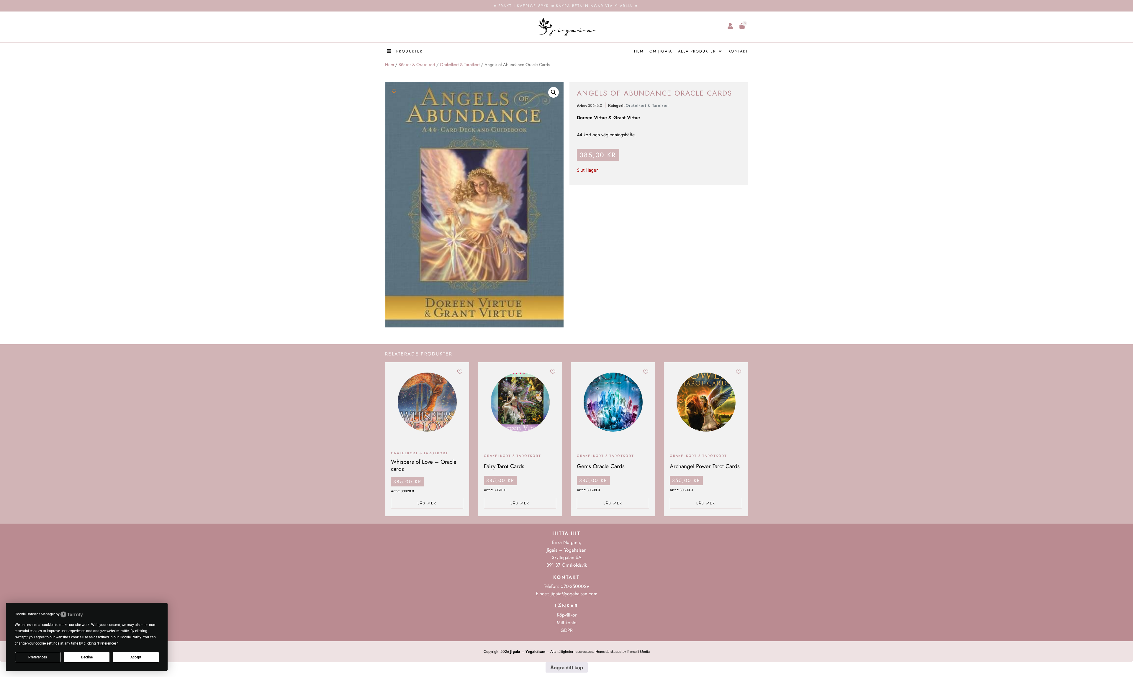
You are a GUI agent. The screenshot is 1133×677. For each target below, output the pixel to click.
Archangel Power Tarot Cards (705, 466)
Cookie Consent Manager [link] (35, 614)
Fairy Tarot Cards (504, 466)
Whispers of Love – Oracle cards (423, 465)
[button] (404, 51)
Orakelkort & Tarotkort (460, 64)
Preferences (37, 657)
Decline (87, 657)
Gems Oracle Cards (601, 466)
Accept (135, 657)
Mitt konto (567, 622)
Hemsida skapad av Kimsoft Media (622, 651)
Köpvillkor (567, 615)
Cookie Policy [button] (130, 637)
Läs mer (426, 503)
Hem (389, 64)
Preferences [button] (107, 643)
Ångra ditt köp (566, 668)
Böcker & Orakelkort (417, 64)
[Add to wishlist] (394, 91)
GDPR (567, 630)
